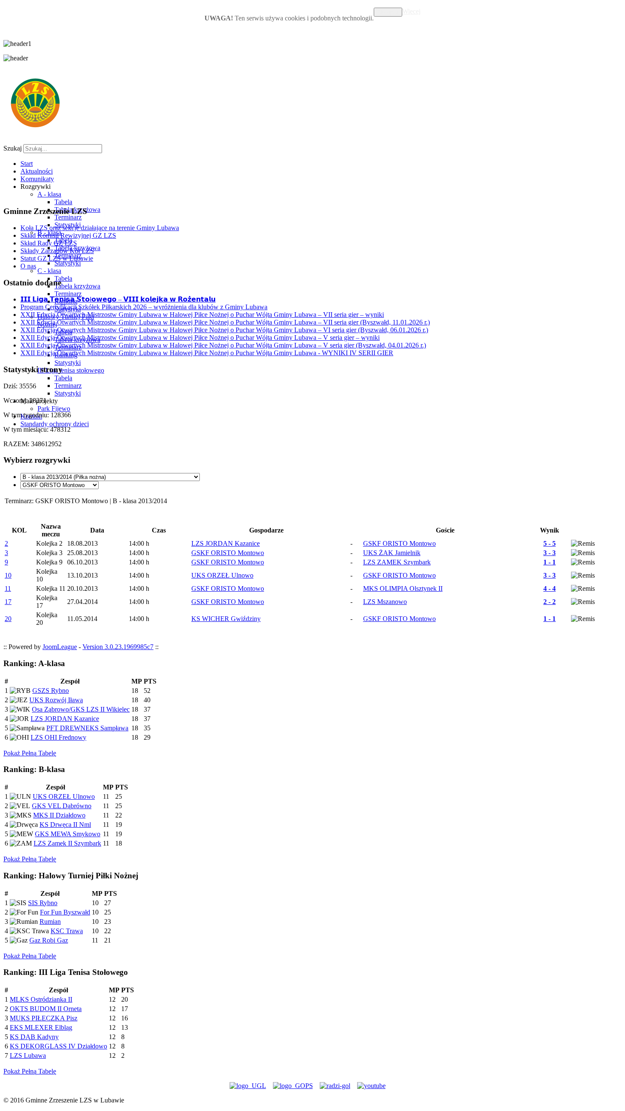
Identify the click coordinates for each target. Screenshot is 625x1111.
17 (8, 601)
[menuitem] (26, 163)
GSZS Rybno (50, 690)
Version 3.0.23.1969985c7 (117, 646)
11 (8, 588)
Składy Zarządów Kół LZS (57, 250)
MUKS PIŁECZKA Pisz (43, 1018)
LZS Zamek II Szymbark (67, 843)
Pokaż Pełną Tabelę (29, 753)
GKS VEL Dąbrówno (61, 805)
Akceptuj (388, 12)
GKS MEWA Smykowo (67, 834)
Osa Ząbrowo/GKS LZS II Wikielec (81, 709)
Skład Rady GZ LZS (48, 243)
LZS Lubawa (28, 1055)
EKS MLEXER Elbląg (41, 1027)
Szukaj (12, 148)
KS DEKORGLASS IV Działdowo (58, 1046)
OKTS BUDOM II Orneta (46, 1008)
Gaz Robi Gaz (48, 940)
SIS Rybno (42, 902)
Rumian (50, 921)
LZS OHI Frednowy (58, 737)
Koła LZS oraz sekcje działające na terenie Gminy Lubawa (99, 227)
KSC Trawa (67, 930)
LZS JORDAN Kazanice (65, 718)
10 (8, 575)
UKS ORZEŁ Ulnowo (64, 796)
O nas (28, 266)
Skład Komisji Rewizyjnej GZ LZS (68, 235)
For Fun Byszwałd (65, 912)
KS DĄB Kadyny (34, 1036)
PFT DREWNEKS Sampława (87, 728)
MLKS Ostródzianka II (41, 999)
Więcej (411, 11)
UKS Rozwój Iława (56, 700)
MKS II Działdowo (59, 815)
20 (8, 618)
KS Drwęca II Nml (65, 824)
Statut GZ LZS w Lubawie (56, 258)
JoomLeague (60, 646)
